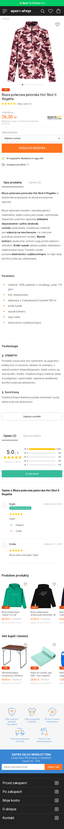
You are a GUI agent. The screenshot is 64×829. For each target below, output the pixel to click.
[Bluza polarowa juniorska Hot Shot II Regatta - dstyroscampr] (32, 51)
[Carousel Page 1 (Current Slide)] (22, 84)
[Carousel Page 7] (39, 84)
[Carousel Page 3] (28, 84)
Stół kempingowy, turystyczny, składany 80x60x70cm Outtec (12, 675)
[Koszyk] (58, 11)
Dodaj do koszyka (32, 148)
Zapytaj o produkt (32, 416)
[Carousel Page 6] (36, 84)
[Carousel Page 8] (41, 84)
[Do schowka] (25, 584)
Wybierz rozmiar (12, 138)
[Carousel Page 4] (30, 84)
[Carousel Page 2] (25, 84)
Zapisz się (53, 766)
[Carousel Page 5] (33, 84)
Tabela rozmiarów (9, 132)
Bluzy (6, 18)
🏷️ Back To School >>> (32, 3)
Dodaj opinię (32, 473)
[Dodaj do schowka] (57, 24)
